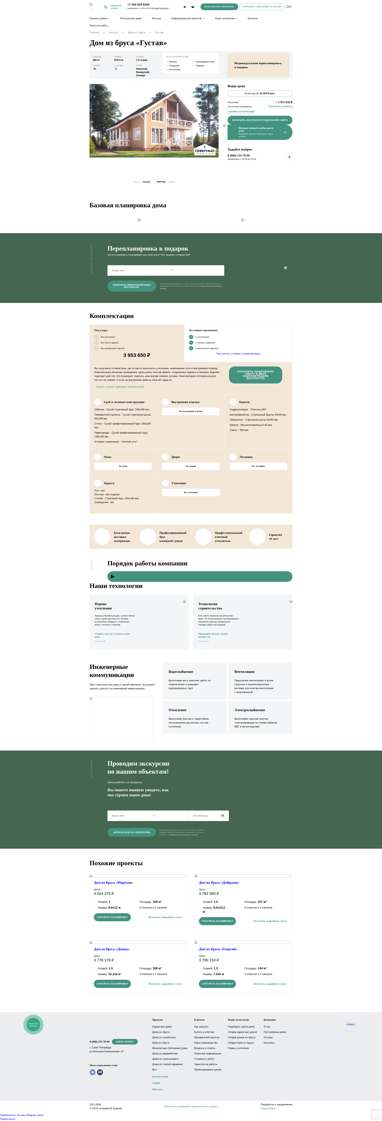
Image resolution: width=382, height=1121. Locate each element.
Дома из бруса (136, 32)
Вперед (161, 182)
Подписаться (7, 1119)
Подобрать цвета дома (241, 1026)
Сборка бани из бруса (241, 1042)
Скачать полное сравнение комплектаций (120, 386)
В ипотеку (260, 93)
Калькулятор (160, 1076)
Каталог (113, 32)
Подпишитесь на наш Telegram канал (21, 1115)
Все (154, 1069)
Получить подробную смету (165, 917)
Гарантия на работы (205, 1064)
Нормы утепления (238, 1048)
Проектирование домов (207, 1069)
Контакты (253, 18)
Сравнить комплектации (241, 111)
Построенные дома (131, 18)
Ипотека (156, 18)
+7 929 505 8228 (138, 4)
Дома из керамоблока (165, 1053)
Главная (94, 32)
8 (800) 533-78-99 (239, 155)
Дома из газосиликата (165, 1058)
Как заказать (201, 1026)
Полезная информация (207, 1053)
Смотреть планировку (112, 917)
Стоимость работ (204, 1058)
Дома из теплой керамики (167, 1064)
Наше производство (206, 1042)
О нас (267, 1026)
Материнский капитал (207, 1037)
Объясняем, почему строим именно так (213, 635)
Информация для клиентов (186, 18)
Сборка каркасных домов (242, 1032)
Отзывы (268, 1037)
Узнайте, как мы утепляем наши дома (112, 635)
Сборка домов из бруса (241, 1037)
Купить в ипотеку (204, 1032)
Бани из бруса (160, 1042)
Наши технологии (224, 18)
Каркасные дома (161, 1026)
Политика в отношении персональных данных (190, 1106)
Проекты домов (98, 18)
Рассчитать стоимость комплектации (238, 353)
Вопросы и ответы (204, 1048)
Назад (146, 182)
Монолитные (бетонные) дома (169, 1048)
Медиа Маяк (268, 1108)
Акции (156, 1082)
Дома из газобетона (163, 1037)
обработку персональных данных (184, 835)
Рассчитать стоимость (280, 106)
